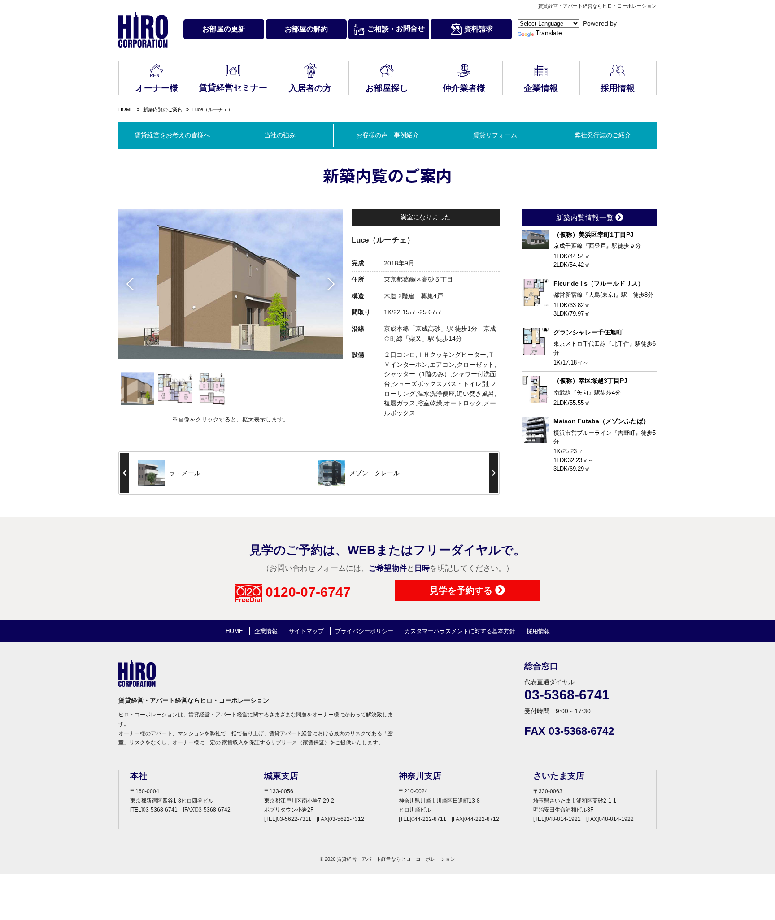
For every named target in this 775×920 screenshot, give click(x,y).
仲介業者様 (464, 88)
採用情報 (618, 88)
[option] (230, 284)
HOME (125, 109)
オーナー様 (156, 88)
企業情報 (541, 88)
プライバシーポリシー (364, 631)
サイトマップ (306, 631)
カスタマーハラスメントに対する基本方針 (460, 631)
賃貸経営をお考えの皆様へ (172, 135)
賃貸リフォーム (495, 135)
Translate (549, 32)
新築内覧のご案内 (163, 109)
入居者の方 (310, 88)
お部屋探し (387, 88)
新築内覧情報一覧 (585, 217)
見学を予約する (462, 590)
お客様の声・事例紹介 (387, 135)
